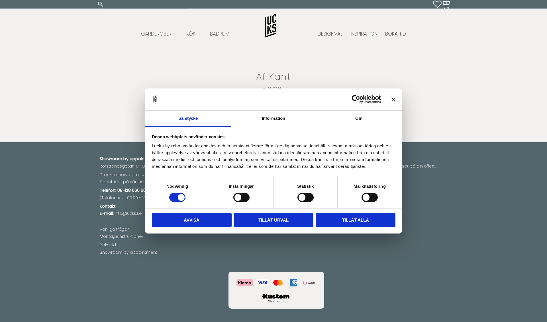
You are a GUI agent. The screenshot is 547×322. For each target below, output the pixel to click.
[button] (437, 4)
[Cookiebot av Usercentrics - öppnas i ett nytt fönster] (356, 99)
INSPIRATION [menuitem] (363, 33)
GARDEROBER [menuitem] (156, 33)
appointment (143, 159)
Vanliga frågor (114, 229)
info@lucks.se (128, 213)
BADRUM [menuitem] (219, 33)
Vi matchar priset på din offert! (404, 166)
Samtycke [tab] (188, 118)
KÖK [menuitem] (190, 33)
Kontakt (108, 206)
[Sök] (100, 4)
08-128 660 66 (131, 190)
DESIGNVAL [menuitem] (330, 33)
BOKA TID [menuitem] (395, 33)
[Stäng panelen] (393, 99)
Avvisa (191, 220)
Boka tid (108, 245)
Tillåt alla (355, 220)
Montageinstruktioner (121, 236)
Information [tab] (273, 118)
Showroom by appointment (128, 252)
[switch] (241, 197)
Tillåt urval (273, 220)
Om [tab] (358, 118)
